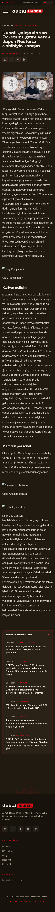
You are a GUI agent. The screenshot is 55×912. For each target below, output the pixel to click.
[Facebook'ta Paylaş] (18, 59)
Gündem (6, 846)
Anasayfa (8, 25)
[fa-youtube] (28, 829)
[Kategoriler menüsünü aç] (5, 11)
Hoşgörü (6, 859)
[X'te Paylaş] (11, 59)
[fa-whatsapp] (36, 829)
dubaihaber (9, 53)
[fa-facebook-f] (20, 829)
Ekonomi (6, 864)
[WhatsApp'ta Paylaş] (5, 59)
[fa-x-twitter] (13, 829)
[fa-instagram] (5, 829)
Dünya (5, 855)
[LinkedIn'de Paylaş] (24, 59)
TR (48, 3)
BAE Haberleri (28, 25)
